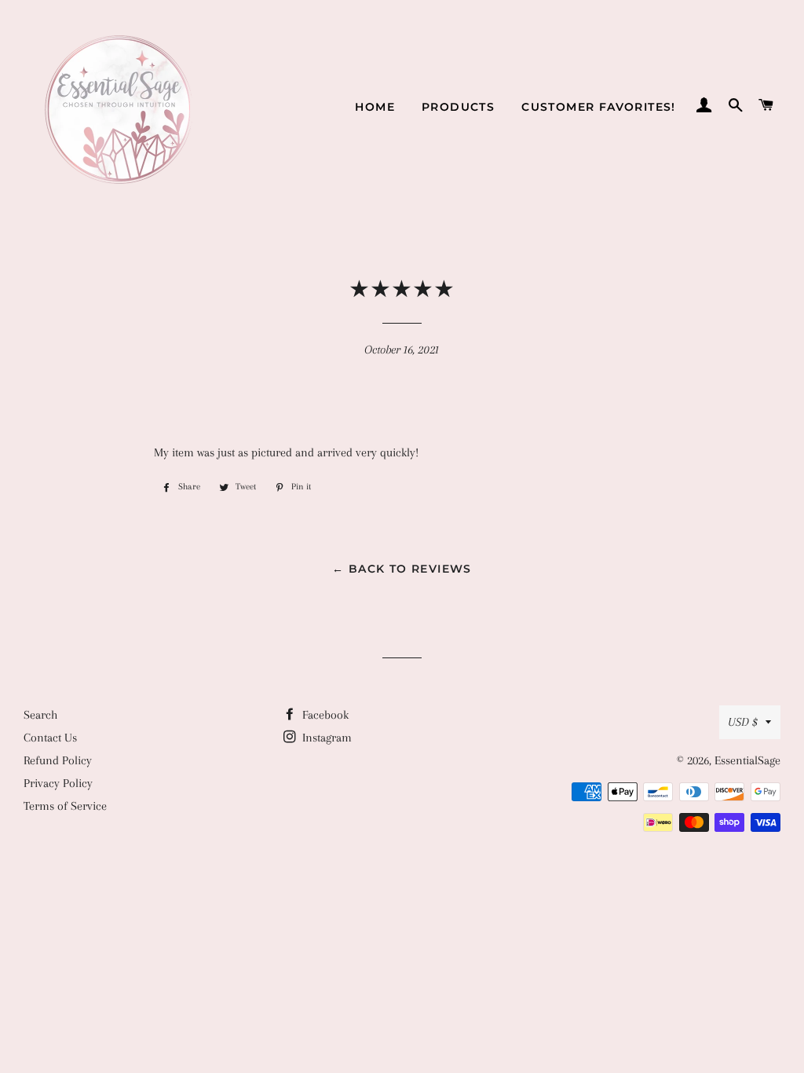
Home (375, 107)
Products (458, 107)
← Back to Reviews (402, 569)
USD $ (743, 722)
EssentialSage (747, 760)
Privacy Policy (58, 783)
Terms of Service (65, 806)
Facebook (324, 715)
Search (40, 715)
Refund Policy (58, 760)
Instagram (325, 738)
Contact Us (50, 738)
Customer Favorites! (598, 107)
